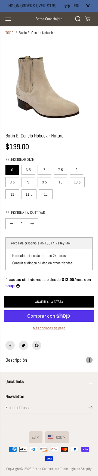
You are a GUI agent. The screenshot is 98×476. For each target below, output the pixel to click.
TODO (9, 32)
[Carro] (88, 19)
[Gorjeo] (23, 345)
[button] (8, 19)
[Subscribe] (90, 408)
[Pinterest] (36, 345)
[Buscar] (78, 19)
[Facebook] (10, 345)
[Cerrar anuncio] (88, 5)
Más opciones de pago (49, 328)
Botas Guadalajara (46, 468)
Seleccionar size (19, 159)
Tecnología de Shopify (76, 468)
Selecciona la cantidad (25, 212)
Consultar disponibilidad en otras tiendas (42, 263)
